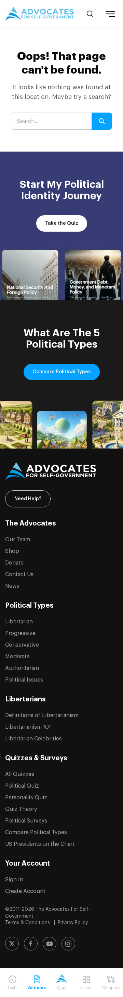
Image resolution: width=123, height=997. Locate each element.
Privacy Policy (73, 922)
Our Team (17, 539)
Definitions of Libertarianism (42, 715)
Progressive (20, 633)
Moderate (17, 656)
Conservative (22, 645)
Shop (12, 551)
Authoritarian (22, 668)
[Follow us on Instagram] (68, 943)
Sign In (14, 879)
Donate (14, 563)
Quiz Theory (21, 809)
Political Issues (24, 680)
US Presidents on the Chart (39, 844)
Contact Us (19, 574)
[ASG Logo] (61, 471)
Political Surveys (26, 821)
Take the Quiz (61, 223)
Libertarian (19, 621)
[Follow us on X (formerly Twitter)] (12, 943)
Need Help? (27, 498)
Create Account (25, 891)
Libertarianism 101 (28, 727)
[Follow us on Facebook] (31, 943)
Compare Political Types (61, 372)
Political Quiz (22, 786)
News (12, 586)
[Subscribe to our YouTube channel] (49, 943)
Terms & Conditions (28, 922)
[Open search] (89, 13)
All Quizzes (19, 774)
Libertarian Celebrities (33, 738)
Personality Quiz (26, 797)
